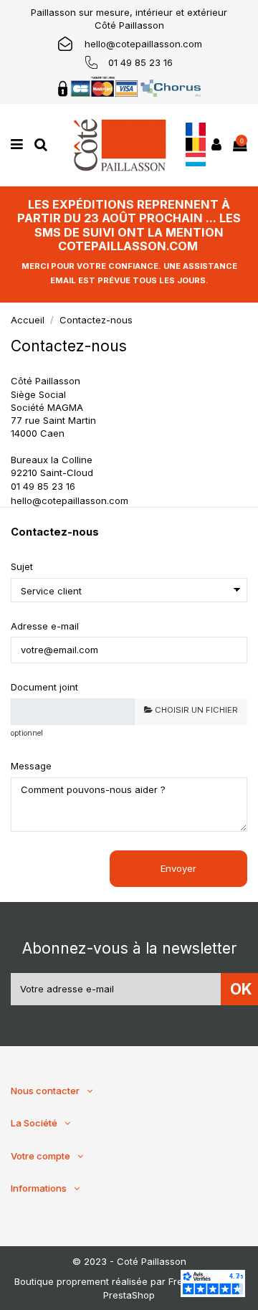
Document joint (44, 687)
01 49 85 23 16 (140, 62)
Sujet (22, 566)
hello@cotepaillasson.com (143, 43)
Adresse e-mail (45, 626)
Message (31, 766)
